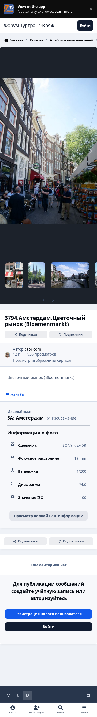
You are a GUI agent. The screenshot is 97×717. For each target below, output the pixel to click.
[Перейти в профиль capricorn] (7, 355)
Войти (49, 626)
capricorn (33, 349)
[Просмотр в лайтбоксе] (48, 151)
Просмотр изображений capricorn (43, 360)
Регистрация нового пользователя (48, 613)
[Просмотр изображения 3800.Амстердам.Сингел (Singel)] (70, 275)
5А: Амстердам (25, 418)
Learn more (10, 9)
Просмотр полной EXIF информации (48, 515)
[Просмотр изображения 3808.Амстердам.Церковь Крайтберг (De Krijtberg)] (37, 275)
